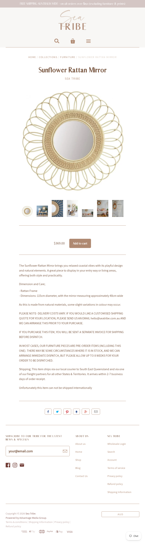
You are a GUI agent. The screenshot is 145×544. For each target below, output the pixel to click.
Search (111, 451)
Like (48, 412)
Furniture (67, 57)
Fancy (76, 412)
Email (96, 412)
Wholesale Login (116, 444)
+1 (86, 412)
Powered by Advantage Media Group (26, 518)
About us (80, 444)
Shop (78, 460)
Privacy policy (114, 476)
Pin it (67, 412)
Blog (77, 468)
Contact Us (81, 476)
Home (32, 57)
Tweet (57, 412)
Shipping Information (119, 492)
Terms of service (116, 468)
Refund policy (115, 484)
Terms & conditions (16, 522)
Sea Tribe (72, 79)
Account (112, 460)
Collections (48, 57)
